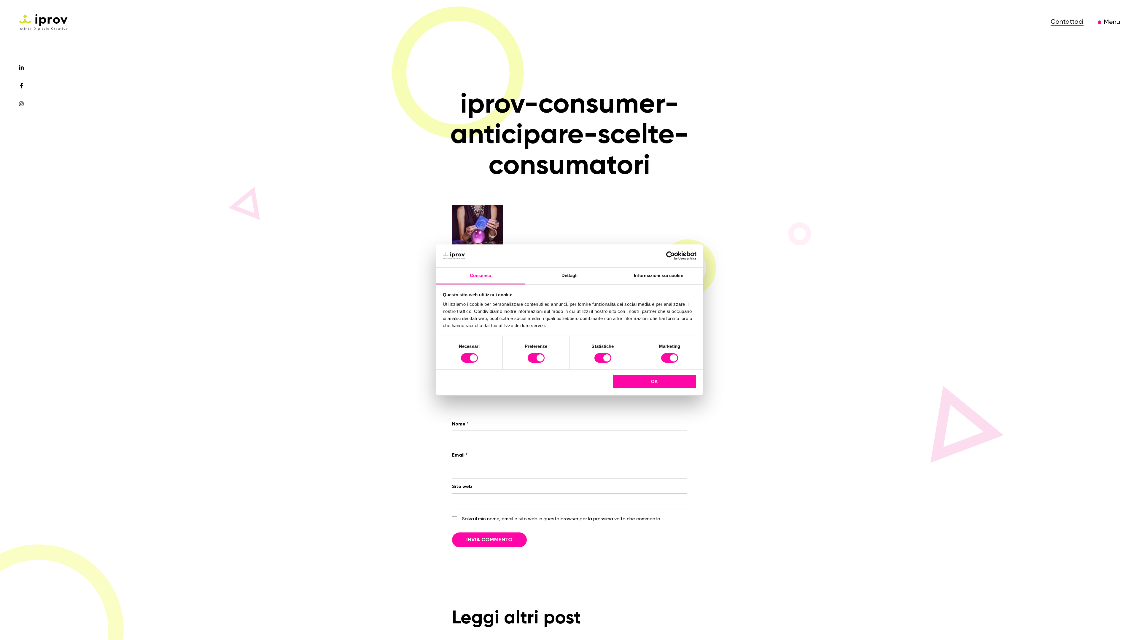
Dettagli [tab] (569, 275)
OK (654, 381)
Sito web (462, 486)
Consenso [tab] (480, 275)
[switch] (536, 359)
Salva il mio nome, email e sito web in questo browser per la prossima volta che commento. (561, 519)
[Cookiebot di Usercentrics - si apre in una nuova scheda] (670, 255)
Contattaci (1067, 22)
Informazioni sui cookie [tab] (658, 275)
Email (460, 455)
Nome (460, 424)
